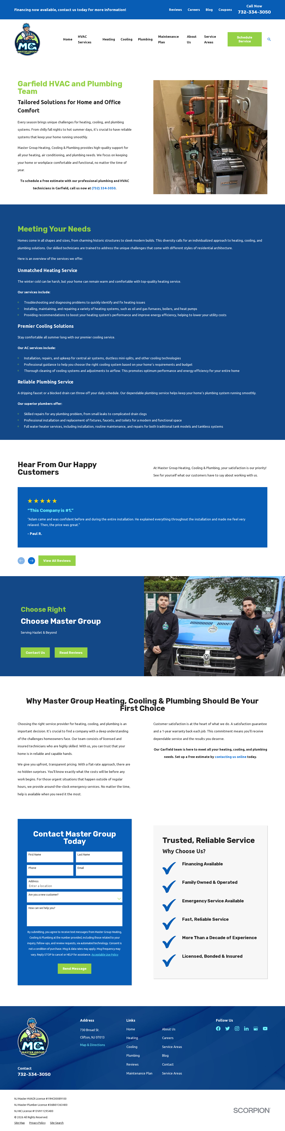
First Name (34, 854)
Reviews (175, 9)
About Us (168, 1029)
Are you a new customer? (43, 894)
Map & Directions (92, 1045)
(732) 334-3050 (104, 188)
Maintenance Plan (139, 1073)
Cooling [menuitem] (126, 39)
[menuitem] (19, 1123)
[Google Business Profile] (255, 1028)
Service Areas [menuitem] (210, 39)
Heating (132, 1038)
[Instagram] (237, 1028)
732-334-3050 (254, 12)
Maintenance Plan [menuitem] (168, 39)
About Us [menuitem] (191, 39)
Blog (209, 9)
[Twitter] (227, 1028)
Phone (32, 867)
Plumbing (133, 1055)
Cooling (131, 1047)
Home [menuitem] (67, 39)
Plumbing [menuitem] (145, 39)
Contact (168, 1064)
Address (33, 881)
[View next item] (31, 560)
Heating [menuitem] (109, 39)
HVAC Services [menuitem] (84, 39)
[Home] (27, 39)
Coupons (225, 9)
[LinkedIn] (246, 1028)
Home (130, 1029)
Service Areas (172, 1047)
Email (81, 867)
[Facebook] (218, 1028)
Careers (194, 9)
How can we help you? (41, 908)
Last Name (84, 854)
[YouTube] (265, 1028)
